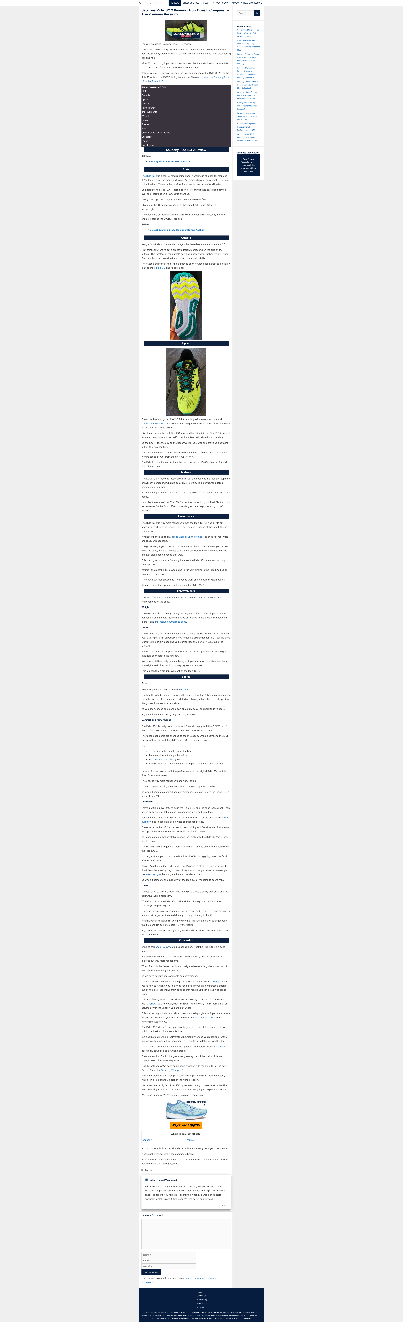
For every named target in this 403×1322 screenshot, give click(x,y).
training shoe (218, 981)
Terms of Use (201, 1303)
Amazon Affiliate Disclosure (247, 3)
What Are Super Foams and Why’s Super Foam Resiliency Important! (247, 95)
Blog (205, 3)
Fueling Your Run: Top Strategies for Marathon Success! (247, 106)
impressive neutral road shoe (170, 621)
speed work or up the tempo (187, 536)
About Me (201, 1292)
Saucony (221, 1046)
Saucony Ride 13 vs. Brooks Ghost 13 (169, 161)
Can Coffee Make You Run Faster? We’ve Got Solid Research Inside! (248, 33)
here (215, 1318)
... (224, 1204)
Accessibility (202, 1307)
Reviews (175, 3)
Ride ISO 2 (152, 176)
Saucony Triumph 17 (172, 1070)
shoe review (162, 947)
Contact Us (201, 1296)
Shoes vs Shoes (191, 3)
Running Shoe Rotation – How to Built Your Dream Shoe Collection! (247, 85)
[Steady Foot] (150, 3)
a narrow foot (154, 1003)
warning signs (153, 874)
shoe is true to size (163, 759)
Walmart (190, 1140)
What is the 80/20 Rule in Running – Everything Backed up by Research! (247, 137)
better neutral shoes (204, 1017)
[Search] (257, 13)
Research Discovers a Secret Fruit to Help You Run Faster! (247, 116)
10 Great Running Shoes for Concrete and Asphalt (176, 230)
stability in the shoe (152, 423)
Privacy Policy (220, 3)
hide (164, 87)
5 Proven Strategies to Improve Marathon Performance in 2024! (246, 127)
